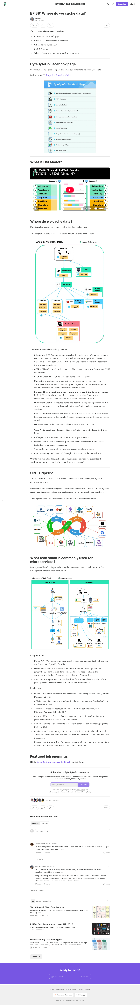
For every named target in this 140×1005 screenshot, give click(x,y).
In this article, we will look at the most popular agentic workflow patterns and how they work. (59, 911)
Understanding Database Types (46, 939)
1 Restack (56, 800)
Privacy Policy (86, 792)
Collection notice (84, 989)
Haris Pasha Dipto (41, 844)
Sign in (133, 4)
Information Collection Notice (69, 792)
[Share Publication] (113, 4)
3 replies (40, 859)
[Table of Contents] (2, 502)
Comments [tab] (35, 824)
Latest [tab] (38, 901)
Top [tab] (33, 901)
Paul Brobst (39, 866)
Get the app (80, 995)
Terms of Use (80, 790)
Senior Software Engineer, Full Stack (53, 762)
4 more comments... (37, 890)
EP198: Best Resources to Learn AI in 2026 (51, 924)
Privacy (68, 989)
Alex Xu (38, 18)
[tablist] (39, 823)
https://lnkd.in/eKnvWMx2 (58, 75)
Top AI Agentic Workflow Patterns (47, 907)
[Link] (27, 64)
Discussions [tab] (47, 901)
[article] (70, 912)
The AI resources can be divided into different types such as (52, 927)
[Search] (108, 4)
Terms (74, 989)
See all (34, 956)
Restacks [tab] (44, 824)
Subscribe (122, 4)
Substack (59, 1000)
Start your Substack (64, 995)
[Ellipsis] (108, 843)
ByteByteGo (44, 915)
